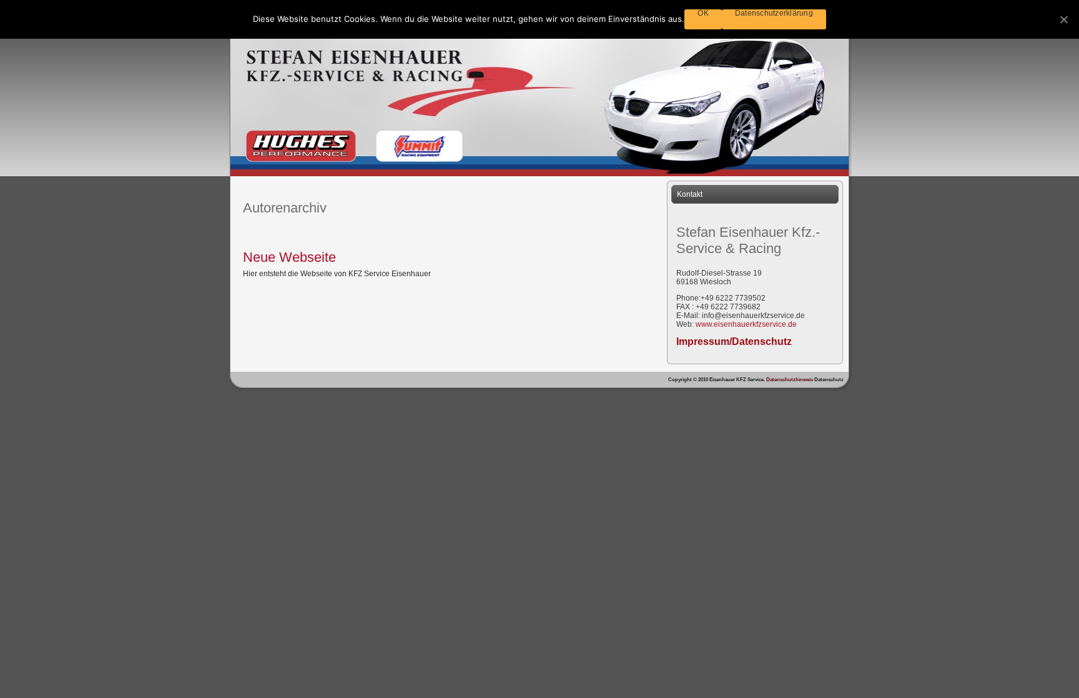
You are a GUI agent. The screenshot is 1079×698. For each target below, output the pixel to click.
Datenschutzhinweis (790, 379)
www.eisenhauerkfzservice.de (746, 324)
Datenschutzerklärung (774, 13)
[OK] (1063, 19)
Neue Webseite (289, 257)
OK (703, 13)
